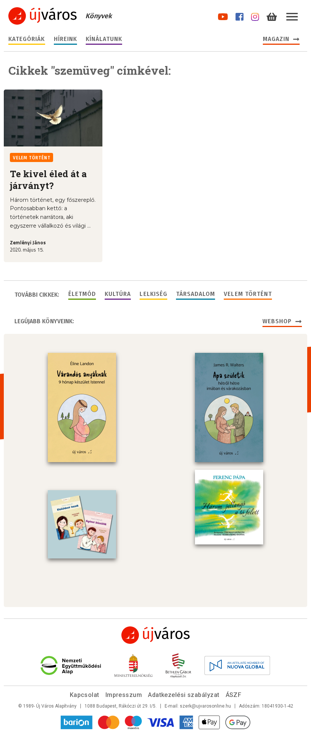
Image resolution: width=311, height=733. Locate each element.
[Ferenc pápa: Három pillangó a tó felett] (229, 507)
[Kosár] (272, 15)
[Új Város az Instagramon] (255, 15)
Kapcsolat (84, 694)
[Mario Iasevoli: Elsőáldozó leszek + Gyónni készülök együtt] (82, 524)
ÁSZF (234, 694)
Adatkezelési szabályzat (183, 694)
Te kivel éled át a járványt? (48, 180)
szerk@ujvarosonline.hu (205, 706)
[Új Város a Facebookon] (239, 15)
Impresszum (123, 694)
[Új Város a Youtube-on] (223, 15)
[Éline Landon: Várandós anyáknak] (82, 407)
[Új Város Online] (155, 635)
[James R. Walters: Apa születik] (229, 407)
